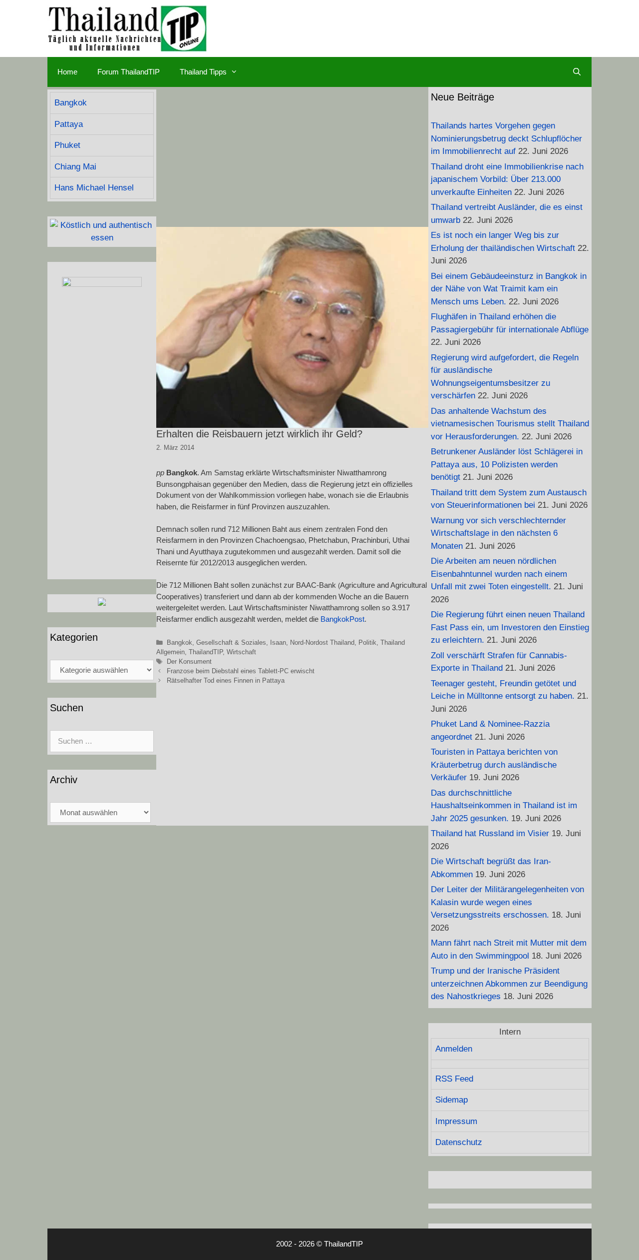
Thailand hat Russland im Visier (490, 833)
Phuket (67, 145)
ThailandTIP (206, 652)
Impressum (456, 1121)
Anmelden (453, 1049)
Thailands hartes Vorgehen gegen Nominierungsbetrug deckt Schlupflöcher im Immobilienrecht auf (506, 138)
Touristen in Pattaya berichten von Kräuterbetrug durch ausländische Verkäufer (494, 764)
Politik (367, 642)
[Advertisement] (292, 157)
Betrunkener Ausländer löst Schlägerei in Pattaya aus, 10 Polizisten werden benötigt (507, 464)
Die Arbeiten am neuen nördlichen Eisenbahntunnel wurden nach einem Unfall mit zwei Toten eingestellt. (499, 573)
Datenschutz (458, 1142)
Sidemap (451, 1100)
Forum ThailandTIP (128, 71)
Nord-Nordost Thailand (322, 642)
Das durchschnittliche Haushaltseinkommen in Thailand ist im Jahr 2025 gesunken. (504, 805)
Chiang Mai (75, 166)
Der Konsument (189, 661)
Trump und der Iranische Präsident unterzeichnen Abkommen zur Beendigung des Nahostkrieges (509, 983)
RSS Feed (454, 1079)
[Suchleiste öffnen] (577, 72)
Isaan (278, 642)
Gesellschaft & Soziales (231, 642)
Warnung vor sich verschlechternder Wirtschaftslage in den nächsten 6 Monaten (498, 533)
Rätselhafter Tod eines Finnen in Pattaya (226, 680)
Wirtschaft (241, 652)
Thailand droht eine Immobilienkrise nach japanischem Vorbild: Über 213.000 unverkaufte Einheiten (507, 179)
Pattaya (68, 124)
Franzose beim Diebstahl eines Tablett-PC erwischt (241, 671)
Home (67, 71)
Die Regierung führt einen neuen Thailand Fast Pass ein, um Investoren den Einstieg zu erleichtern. (510, 627)
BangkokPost (342, 619)
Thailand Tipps (203, 71)
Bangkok (179, 642)
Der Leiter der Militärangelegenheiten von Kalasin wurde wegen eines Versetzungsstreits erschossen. (507, 902)
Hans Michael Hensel (94, 187)
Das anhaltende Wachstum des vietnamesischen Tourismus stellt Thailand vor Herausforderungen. (510, 423)
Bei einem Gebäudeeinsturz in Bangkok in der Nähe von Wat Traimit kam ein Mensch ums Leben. (509, 288)
